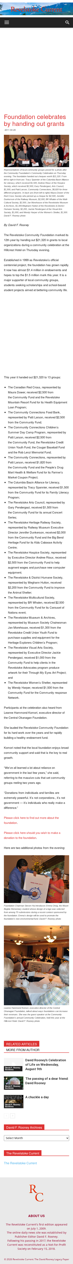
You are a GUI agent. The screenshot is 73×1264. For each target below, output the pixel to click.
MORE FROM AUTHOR (23, 1050)
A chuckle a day (37, 1097)
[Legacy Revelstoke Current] (36, 9)
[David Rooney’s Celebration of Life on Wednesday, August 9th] (13, 1064)
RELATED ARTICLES (21, 1044)
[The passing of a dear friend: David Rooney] (13, 1083)
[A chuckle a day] (13, 1101)
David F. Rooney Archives (12, 1068)
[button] (67, 22)
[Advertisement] (36, 66)
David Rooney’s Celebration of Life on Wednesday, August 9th (45, 1064)
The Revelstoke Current (20, 1163)
